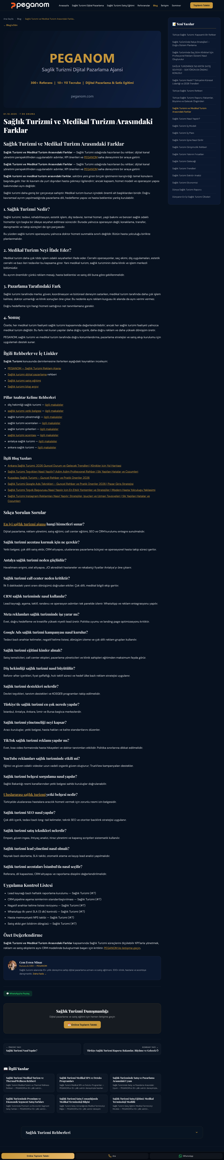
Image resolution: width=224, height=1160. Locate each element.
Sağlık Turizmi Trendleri (184, 168)
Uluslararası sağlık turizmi (25, 794)
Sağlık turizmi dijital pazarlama (27, 374)
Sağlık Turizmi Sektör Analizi (186, 175)
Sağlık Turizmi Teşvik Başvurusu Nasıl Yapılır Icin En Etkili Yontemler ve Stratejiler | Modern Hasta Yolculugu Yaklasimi (81, 490)
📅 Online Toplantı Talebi (82, 1024)
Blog (155, 5)
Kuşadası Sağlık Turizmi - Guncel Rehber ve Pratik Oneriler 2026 (49, 478)
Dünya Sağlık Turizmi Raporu (186, 189)
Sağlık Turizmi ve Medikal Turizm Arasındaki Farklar (189, 110)
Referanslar (144, 5)
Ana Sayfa (8, 19)
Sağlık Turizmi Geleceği (184, 161)
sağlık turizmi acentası (22, 435)
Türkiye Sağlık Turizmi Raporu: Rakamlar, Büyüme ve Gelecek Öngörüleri (192, 99)
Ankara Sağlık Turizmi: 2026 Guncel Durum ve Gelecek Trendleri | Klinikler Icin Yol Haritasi (64, 465)
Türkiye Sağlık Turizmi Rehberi (187, 90)
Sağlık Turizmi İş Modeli (184, 125)
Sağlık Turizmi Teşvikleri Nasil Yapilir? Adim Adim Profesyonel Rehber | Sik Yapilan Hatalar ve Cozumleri (73, 471)
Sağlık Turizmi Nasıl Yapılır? (186, 118)
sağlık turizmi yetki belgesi (24, 411)
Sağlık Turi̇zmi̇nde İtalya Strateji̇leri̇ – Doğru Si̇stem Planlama (191, 43)
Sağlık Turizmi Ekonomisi (185, 182)
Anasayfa (64, 5)
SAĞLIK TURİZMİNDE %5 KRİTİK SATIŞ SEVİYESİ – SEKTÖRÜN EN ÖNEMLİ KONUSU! (191, 70)
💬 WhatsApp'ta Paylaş (17, 993)
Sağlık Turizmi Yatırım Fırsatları (188, 154)
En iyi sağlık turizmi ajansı (25, 524)
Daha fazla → (40, 973)
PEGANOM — (16, 368)
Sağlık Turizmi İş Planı (183, 132)
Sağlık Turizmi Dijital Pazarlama (88, 5)
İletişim (165, 5)
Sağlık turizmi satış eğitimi (24, 380)
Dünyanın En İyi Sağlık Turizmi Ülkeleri (191, 196)
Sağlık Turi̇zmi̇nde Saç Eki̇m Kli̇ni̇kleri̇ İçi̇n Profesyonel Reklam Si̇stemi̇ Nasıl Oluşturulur (192, 56)
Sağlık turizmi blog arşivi (23, 386)
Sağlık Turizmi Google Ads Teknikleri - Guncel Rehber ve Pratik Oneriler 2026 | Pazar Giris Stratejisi (71, 484)
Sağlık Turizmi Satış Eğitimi (120, 5)
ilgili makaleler (54, 405)
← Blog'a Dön (11, 25)
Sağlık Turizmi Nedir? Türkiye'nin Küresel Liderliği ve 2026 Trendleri (192, 82)
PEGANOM (90, 157)
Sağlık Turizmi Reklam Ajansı (43, 368)
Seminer (176, 5)
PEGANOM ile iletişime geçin (122, 948)
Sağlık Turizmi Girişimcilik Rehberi (189, 147)
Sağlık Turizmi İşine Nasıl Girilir (187, 140)
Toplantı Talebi (201, 5)
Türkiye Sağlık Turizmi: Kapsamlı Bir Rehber (194, 34)
